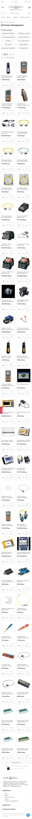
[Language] (2, 2)
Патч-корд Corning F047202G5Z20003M (22, 188)
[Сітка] (4, 54)
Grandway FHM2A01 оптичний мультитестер (7, 385)
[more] (14, 85)
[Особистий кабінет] (29, 2)
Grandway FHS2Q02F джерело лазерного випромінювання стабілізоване (7, 104)
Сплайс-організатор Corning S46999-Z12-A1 (7, 581)
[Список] (2, 54)
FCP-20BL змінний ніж (23, 384)
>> (23, 768)
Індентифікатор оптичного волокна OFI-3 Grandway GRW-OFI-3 (23, 104)
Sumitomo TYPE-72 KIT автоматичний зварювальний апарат (7, 272)
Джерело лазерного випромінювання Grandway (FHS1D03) (22, 76)
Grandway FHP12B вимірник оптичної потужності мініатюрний (7, 357)
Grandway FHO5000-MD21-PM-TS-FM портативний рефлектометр (7, 553)
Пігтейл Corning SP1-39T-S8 (23, 413)
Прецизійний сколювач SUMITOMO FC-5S (23, 300)
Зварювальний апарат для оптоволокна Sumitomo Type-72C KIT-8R (23, 272)
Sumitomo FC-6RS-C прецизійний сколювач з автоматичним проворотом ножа (7, 300)
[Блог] (26, 2)
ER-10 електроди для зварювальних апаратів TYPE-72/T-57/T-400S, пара (23, 329)
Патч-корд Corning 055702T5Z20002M (22, 160)
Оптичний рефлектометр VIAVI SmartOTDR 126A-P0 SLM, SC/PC (23, 553)
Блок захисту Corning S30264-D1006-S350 (7, 749)
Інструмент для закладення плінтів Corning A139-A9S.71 (6, 665)
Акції (3, 17)
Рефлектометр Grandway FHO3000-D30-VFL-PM (23, 441)
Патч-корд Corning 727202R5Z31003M (6, 160)
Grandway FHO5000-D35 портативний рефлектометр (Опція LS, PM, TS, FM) (8, 413)
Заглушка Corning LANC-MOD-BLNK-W (8, 609)
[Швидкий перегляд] (11, 85)
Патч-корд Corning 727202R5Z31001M (22, 132)
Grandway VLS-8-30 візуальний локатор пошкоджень (6, 76)
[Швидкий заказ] (7, 85)
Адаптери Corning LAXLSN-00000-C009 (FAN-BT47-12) (7, 693)
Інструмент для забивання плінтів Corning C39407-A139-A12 (24, 637)
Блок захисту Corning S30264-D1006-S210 (7, 721)
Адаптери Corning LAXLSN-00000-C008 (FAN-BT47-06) (23, 665)
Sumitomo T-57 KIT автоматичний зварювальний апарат (7, 244)
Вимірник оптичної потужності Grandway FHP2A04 (7, 497)
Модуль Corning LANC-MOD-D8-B (23, 581)
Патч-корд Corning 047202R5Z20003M (6, 216)
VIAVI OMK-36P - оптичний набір (21, 469)
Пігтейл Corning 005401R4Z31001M (22, 609)
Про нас (9, 17)
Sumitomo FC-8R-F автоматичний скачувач (7, 329)
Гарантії (15, 17)
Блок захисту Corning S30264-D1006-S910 (22, 749)
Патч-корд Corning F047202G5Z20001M (6, 188)
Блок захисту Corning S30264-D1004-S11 (22, 693)
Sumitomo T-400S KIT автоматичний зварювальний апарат (23, 216)
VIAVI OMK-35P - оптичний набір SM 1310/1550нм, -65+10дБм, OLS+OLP (23, 525)
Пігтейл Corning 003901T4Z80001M (22, 497)
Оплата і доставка (25, 17)
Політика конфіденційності (11, 801)
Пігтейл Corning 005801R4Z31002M (6, 637)
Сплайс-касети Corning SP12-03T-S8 (23, 244)
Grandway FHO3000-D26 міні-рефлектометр (8, 469)
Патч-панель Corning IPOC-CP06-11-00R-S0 (7, 441)
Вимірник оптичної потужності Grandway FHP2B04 (7, 525)
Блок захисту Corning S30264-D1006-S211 (22, 721)
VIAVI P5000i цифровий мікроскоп (7, 132)
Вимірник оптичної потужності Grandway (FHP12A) (22, 357)
